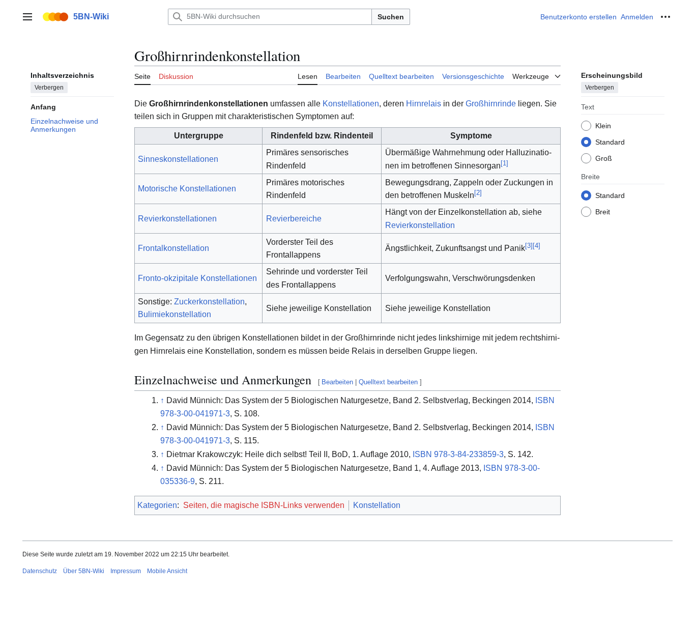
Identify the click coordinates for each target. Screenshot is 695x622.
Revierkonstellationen (177, 218)
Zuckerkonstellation (209, 301)
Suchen (391, 17)
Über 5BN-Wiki (83, 571)
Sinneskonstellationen (178, 159)
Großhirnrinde (491, 103)
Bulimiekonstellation (174, 314)
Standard (610, 141)
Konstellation (376, 505)
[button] (27, 17)
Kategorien (157, 505)
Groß (603, 158)
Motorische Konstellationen (187, 188)
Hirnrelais (423, 103)
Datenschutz (39, 571)
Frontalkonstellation (173, 248)
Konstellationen (351, 103)
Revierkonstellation (420, 225)
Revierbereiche (294, 218)
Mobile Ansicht (167, 571)
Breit (602, 211)
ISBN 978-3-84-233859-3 (458, 454)
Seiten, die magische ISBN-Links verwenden (263, 505)
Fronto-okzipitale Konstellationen (197, 278)
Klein (603, 125)
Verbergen (49, 87)
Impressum (125, 571)
